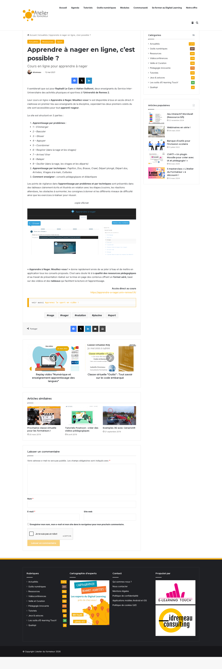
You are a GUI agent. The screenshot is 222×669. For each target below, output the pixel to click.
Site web (88, 511)
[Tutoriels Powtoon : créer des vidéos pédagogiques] (81, 415)
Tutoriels (88, 7)
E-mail (31, 511)
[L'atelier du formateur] (35, 15)
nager (65, 315)
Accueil (63, 7)
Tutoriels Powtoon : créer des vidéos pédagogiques (81, 429)
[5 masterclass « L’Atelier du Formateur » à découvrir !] (156, 173)
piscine (97, 315)
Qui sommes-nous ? (122, 582)
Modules (124, 7)
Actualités (43, 35)
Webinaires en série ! (178, 127)
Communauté (141, 7)
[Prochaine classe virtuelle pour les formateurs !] (44, 415)
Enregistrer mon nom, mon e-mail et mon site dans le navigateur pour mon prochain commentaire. (77, 524)
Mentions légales (121, 591)
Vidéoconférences (159, 58)
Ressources (47, 41)
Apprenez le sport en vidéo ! (62, 302)
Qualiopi (154, 87)
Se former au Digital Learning (167, 7)
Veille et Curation (158, 63)
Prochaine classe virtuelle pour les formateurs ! (41, 429)
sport (112, 315)
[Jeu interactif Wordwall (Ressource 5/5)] (156, 118)
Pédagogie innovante (160, 68)
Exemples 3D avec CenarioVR (119, 428)
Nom (30, 498)
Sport (59, 41)
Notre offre (191, 7)
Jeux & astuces (157, 77)
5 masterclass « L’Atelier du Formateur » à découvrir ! (180, 171)
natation (81, 315)
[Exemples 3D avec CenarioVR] (119, 415)
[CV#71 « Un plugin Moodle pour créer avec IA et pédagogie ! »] (156, 158)
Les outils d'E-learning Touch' (164, 82)
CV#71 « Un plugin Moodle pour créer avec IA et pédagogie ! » (180, 157)
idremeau (37, 72)
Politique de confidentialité (125, 596)
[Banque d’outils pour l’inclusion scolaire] (156, 145)
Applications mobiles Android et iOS (130, 600)
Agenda (75, 7)
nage (51, 315)
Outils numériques (106, 7)
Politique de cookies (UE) (125, 605)
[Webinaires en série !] (156, 131)
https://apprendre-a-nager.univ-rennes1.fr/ (113, 292)
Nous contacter (120, 586)
